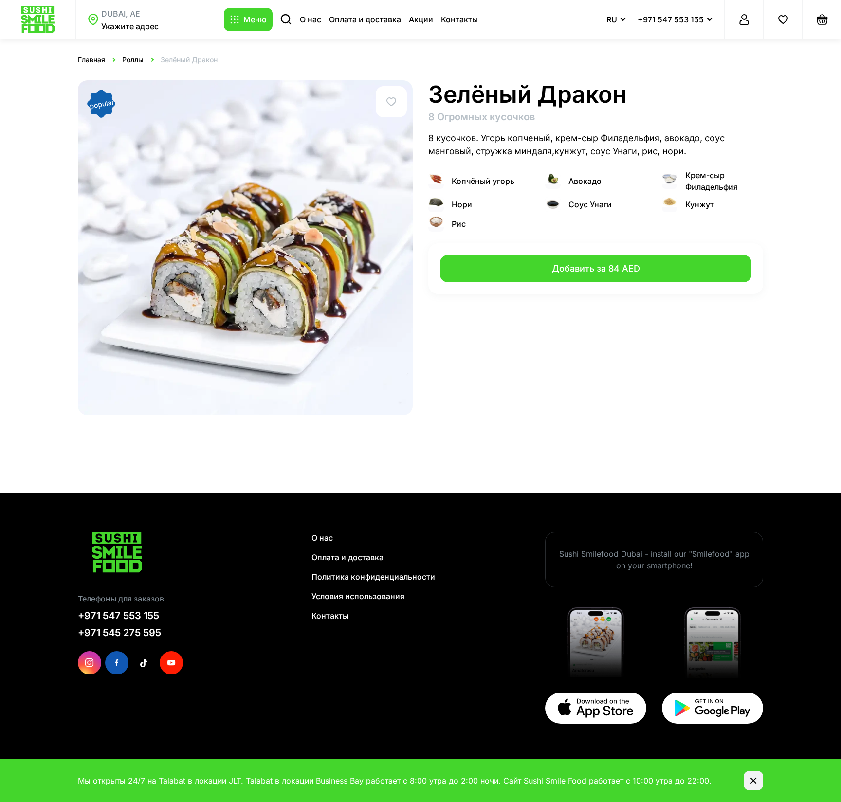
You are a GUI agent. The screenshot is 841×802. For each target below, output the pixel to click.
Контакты (459, 19)
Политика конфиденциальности (373, 577)
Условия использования (357, 596)
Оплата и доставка (365, 19)
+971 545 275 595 (119, 632)
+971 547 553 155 (118, 615)
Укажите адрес (130, 26)
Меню (255, 19)
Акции (421, 19)
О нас (310, 19)
